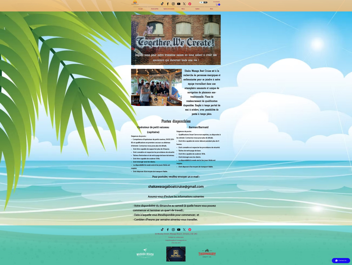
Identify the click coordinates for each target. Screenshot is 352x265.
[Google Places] (173, 4)
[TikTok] (162, 4)
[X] (184, 4)
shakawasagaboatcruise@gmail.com (176, 187)
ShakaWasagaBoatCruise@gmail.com (176, 240)
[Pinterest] (190, 4)
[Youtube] (179, 4)
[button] (218, 5)
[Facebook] (168, 4)
